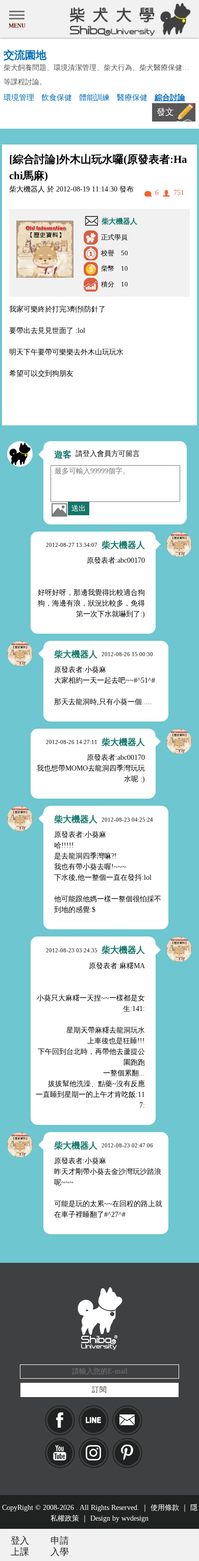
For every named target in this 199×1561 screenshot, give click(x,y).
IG (94, 1453)
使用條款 (165, 1507)
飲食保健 (56, 97)
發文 (165, 112)
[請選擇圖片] (59, 509)
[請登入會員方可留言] (20, 454)
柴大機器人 (119, 221)
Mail (127, 1420)
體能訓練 (94, 97)
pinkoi (127, 1453)
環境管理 (19, 97)
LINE (94, 1420)
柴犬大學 (128, 19)
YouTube (60, 1453)
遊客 (62, 455)
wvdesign (134, 1518)
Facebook (60, 1420)
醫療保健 (132, 97)
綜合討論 (170, 97)
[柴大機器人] (179, 544)
